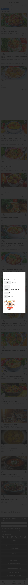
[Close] (23, 273)
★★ (6, 292)
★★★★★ (7, 282)
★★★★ (7, 286)
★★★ (6, 289)
